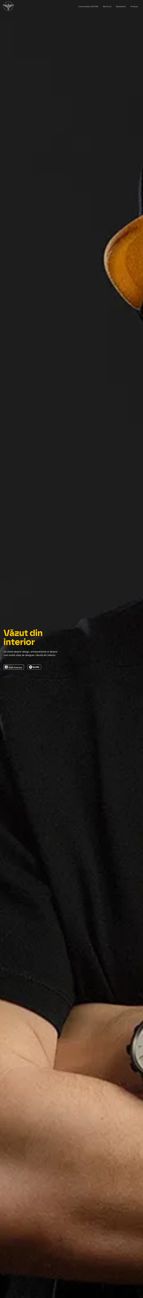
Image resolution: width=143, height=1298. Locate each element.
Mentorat (107, 6)
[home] (8, 6)
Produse (134, 6)
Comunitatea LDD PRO (88, 6)
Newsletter (121, 6)
